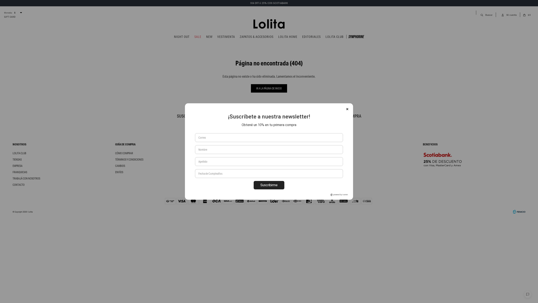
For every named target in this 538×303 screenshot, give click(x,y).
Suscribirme (269, 185)
